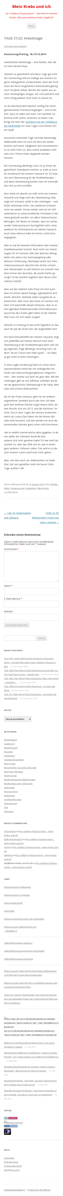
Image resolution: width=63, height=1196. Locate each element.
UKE (6, 807)
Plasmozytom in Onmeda (17, 895)
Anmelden (9, 1158)
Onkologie (9, 787)
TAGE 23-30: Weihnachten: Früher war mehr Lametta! (45, 517)
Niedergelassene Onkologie (18, 783)
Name (8, 585)
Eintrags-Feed (11, 1161)
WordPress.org (11, 1169)
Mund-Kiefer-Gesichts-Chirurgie (20, 767)
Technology (10, 831)
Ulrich (7, 847)
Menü (31, 26)
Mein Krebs (43, 488)
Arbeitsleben (10, 739)
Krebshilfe (9, 910)
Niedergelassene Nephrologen (20, 779)
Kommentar (11, 549)
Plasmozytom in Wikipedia (17, 887)
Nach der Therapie (13, 771)
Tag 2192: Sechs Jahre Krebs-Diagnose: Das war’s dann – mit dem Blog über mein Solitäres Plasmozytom (30, 662)
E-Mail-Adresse (13, 598)
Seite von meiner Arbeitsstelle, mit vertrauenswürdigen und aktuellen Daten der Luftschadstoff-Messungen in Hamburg (31, 998)
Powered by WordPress (39, 1190)
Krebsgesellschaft (13, 903)
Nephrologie (10, 775)
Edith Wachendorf (13, 839)
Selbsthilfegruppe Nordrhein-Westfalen (24, 950)
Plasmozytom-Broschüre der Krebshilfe (24, 918)
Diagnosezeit (17, 488)
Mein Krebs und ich (31, 6)
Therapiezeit (10, 803)
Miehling (8, 855)
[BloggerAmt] (13, 1122)
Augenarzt (9, 743)
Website (8, 611)
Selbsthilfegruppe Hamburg (18, 943)
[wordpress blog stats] (10, 1126)
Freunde (8, 751)
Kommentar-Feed (13, 1165)
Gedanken (30, 488)
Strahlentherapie (13, 799)
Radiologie (9, 795)
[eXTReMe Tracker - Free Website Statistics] (7, 1133)
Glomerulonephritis (14, 759)
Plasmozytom (11, 791)
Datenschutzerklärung (14, 1190)
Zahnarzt (8, 811)
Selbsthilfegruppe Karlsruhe (18, 958)
